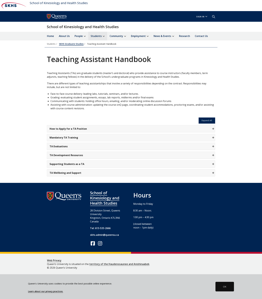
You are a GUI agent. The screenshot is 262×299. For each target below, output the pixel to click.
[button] (212, 16)
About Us (64, 36)
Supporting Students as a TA (67, 164)
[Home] (13, 5)
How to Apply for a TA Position (68, 128)
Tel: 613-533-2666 (100, 228)
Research (184, 36)
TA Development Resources (66, 155)
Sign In (200, 16)
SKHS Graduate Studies (71, 43)
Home (50, 36)
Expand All (207, 120)
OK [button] (224, 286)
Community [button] (117, 36)
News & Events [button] (163, 36)
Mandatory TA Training (64, 137)
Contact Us (201, 36)
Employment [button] (138, 36)
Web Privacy (54, 260)
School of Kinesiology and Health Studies (59, 3)
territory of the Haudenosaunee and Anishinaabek (119, 264)
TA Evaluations (59, 146)
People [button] (79, 36)
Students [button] (96, 36)
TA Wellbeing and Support (65, 173)
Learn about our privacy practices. (45, 291)
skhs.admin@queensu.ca (104, 235)
